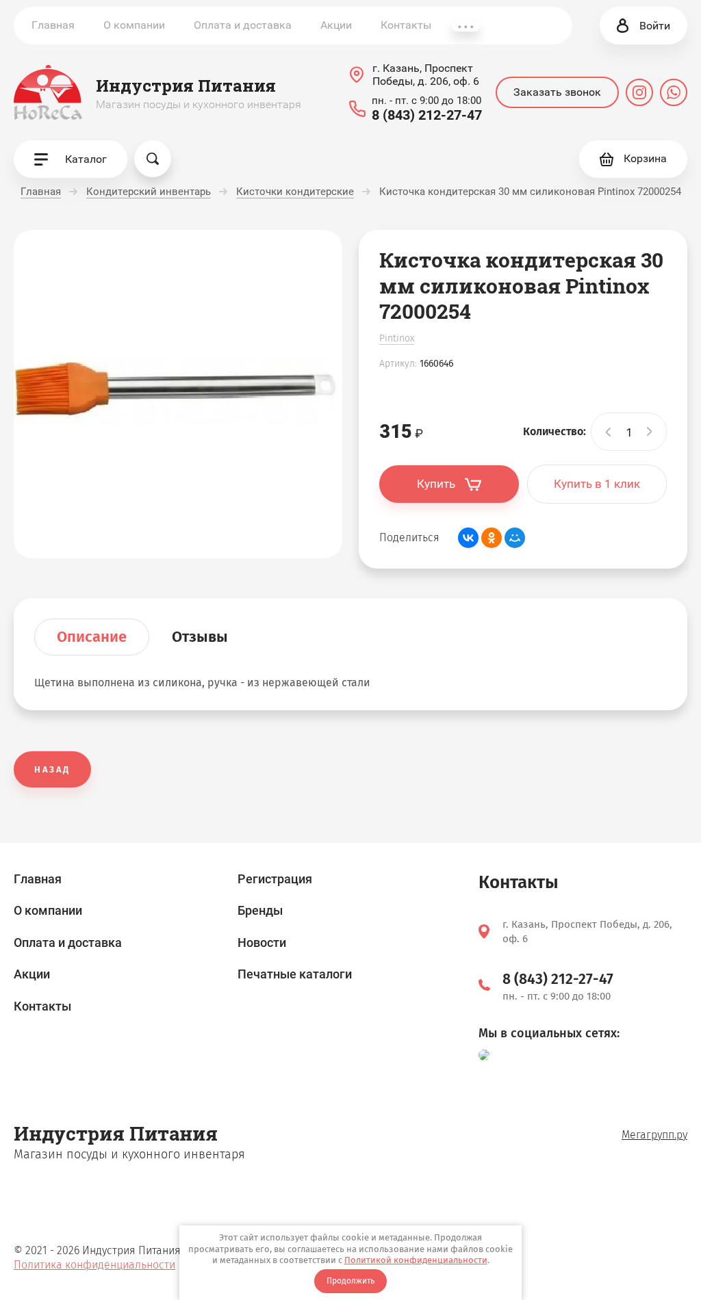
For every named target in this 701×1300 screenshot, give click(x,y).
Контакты (406, 24)
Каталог (86, 159)
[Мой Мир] (515, 538)
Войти (654, 25)
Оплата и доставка (243, 24)
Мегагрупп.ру (654, 1134)
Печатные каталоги (295, 974)
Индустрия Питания (186, 86)
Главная (53, 24)
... (466, 25)
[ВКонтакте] (468, 538)
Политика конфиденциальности (94, 1264)
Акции (336, 24)
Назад (52, 769)
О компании (134, 24)
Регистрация (275, 879)
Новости (262, 942)
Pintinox (396, 338)
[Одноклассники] (491, 538)
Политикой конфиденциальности (415, 1260)
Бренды (260, 910)
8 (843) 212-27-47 (427, 115)
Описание (92, 636)
